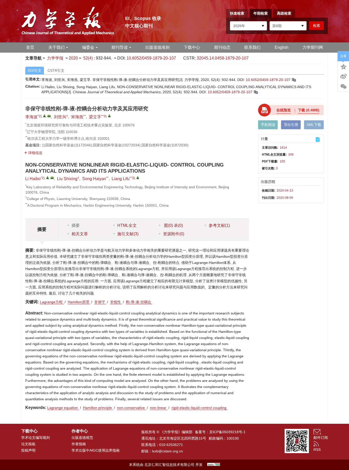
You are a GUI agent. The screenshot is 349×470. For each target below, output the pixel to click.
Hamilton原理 (79, 302)
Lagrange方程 (52, 302)
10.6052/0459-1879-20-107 (151, 58)
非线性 (116, 302)
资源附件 (173, 234)
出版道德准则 (157, 47)
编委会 (88, 47)
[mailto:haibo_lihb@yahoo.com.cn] (49, 116)
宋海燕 (77, 117)
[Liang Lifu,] (137, 177)
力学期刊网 (313, 47)
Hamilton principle (98, 408)
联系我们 (252, 47)
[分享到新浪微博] (343, 76)
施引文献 (127, 234)
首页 (30, 47)
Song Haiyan (94, 179)
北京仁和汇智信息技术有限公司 (169, 465)
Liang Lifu (121, 179)
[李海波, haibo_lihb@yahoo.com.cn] (44, 115)
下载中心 (192, 47)
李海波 (31, 117)
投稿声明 (28, 450)
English (281, 47)
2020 (73, 58)
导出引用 (291, 125)
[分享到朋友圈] (343, 86)
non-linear (158, 408)
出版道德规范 (82, 438)
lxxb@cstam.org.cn (167, 451)
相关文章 (80, 234)
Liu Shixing (67, 179)
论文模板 (28, 444)
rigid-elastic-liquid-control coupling (199, 408)
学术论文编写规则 (35, 438)
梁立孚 (95, 117)
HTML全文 (127, 225)
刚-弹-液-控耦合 (139, 302)
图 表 (173, 225)
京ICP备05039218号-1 (227, 432)
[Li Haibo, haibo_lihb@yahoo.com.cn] (47, 177)
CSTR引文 (56, 70)
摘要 (76, 225)
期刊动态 (222, 47)
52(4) (88, 58)
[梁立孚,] (109, 115)
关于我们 (56, 47)
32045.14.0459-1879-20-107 (223, 58)
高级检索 (284, 13)
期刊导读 (119, 47)
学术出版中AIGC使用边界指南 (96, 450)
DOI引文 (34, 70)
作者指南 (79, 444)
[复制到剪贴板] (293, 80)
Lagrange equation (63, 408)
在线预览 (283, 110)
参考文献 (219, 225)
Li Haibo (33, 179)
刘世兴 (60, 117)
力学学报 (55, 58)
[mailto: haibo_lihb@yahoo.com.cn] (52, 178)
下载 (308, 110)
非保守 (100, 302)
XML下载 (314, 125)
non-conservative (131, 408)
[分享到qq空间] (343, 66)
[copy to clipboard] (255, 92)
